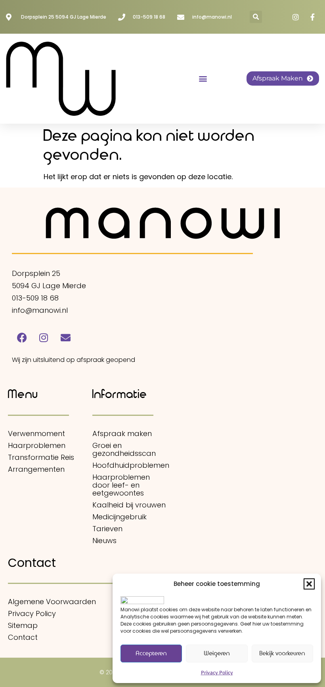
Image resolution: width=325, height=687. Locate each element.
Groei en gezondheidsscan (124, 449)
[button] (309, 584)
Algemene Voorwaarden (52, 602)
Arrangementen (36, 469)
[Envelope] (65, 337)
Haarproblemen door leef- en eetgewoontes (121, 485)
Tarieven (107, 529)
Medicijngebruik (119, 517)
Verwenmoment (36, 434)
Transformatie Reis (41, 457)
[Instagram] (44, 337)
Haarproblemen (36, 446)
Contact (23, 637)
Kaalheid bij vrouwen (129, 505)
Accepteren (151, 654)
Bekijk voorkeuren (282, 654)
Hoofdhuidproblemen (130, 465)
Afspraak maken (122, 434)
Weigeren (217, 654)
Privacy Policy (217, 672)
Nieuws (104, 541)
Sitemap (23, 626)
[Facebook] (22, 337)
